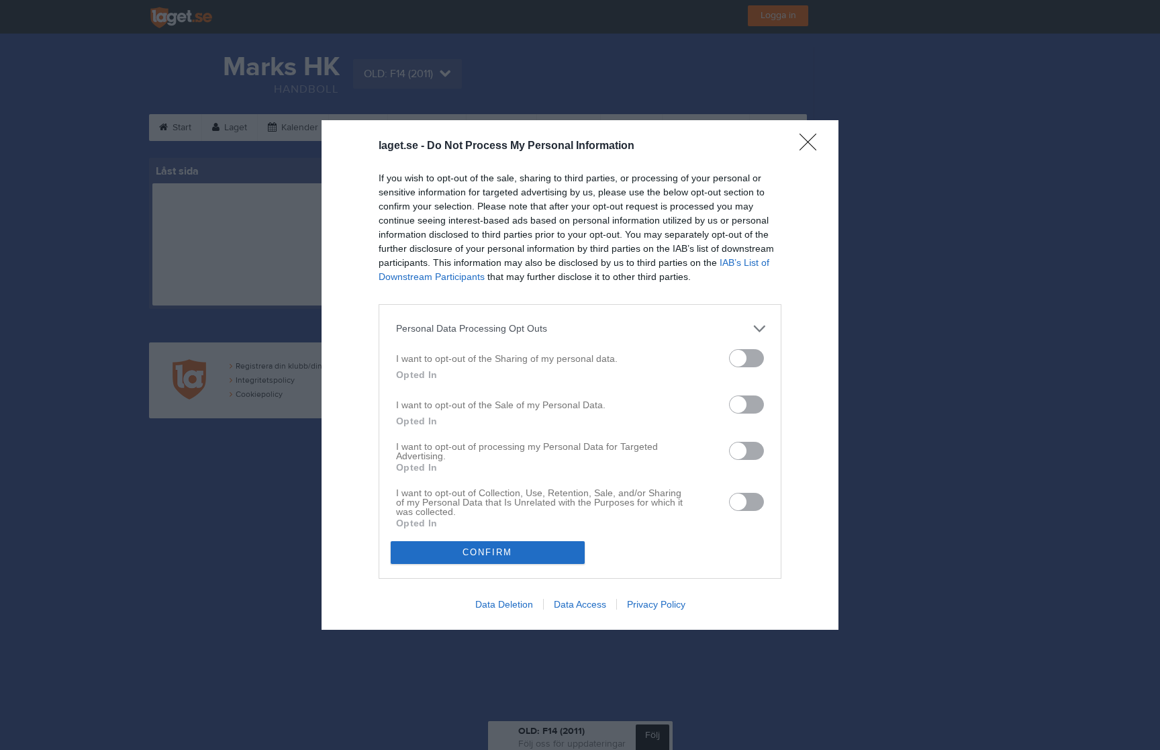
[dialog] (580, 375)
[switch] (746, 358)
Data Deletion (504, 604)
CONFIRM (487, 552)
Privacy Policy (656, 604)
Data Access (580, 604)
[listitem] (580, 329)
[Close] (812, 146)
